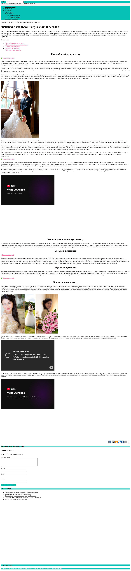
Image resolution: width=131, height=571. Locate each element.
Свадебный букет (14, 15)
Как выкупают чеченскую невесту (16, 45)
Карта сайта (8, 565)
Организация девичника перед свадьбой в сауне (20, 496)
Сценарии (8, 10)
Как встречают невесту (13, 50)
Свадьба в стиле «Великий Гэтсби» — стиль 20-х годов (23, 497)
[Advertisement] (29, 221)
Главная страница (10, 7)
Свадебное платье (14, 17)
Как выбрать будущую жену (14, 43)
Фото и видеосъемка (11, 19)
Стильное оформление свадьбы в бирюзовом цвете (21, 492)
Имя (2, 469)
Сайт (2, 479)
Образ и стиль (9, 14)
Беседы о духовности (12, 46)
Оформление (9, 12)
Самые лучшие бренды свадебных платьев (19, 494)
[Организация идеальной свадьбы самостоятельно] (18, 3)
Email (3, 474)
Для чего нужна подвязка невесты (16, 499)
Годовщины (8, 8)
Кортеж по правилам (12, 48)
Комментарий (5, 457)
